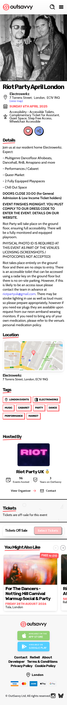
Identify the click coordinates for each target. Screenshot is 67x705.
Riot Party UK (30, 471)
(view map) (16, 101)
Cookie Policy (45, 666)
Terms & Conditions (42, 662)
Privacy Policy (22, 666)
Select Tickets (48, 531)
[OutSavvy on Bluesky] (61, 696)
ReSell (35, 657)
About (47, 657)
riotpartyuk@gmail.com (19, 294)
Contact (20, 657)
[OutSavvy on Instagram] (53, 696)
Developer (16, 662)
